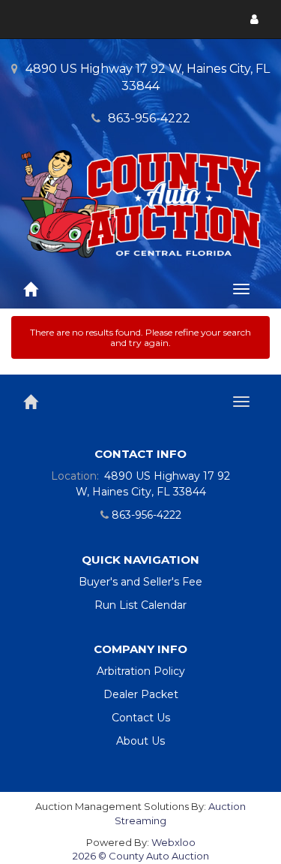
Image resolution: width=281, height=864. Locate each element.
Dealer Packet (140, 694)
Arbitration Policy (141, 671)
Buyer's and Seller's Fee (140, 582)
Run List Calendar (140, 605)
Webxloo (173, 842)
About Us (140, 741)
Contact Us (141, 717)
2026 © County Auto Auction (141, 856)
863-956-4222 (149, 118)
